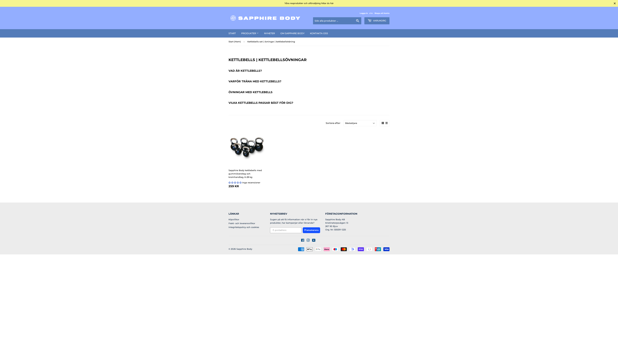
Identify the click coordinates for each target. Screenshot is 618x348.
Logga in (364, 13)
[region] (309, 3)
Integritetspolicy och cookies (244, 227)
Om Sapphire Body (292, 33)
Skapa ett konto (382, 13)
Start (232, 33)
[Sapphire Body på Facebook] (302, 240)
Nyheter (269, 33)
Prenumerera (311, 230)
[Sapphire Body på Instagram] (308, 240)
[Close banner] (614, 3)
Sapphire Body (244, 249)
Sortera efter (333, 123)
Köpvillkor (234, 219)
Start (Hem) (235, 41)
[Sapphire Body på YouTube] (313, 240)
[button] (235, 182)
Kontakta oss (319, 33)
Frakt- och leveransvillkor (242, 223)
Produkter (249, 33)
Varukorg (379, 20)
